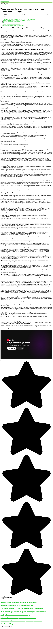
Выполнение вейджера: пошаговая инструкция (13, 25)
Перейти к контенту (5, 1)
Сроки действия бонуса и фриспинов (11, 24)
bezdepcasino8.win (4, 2)
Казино (6, 6)
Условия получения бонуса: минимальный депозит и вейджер (16, 20)
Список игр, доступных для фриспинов (12, 22)
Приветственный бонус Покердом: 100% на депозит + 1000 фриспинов (19, 19)
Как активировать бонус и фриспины (11, 21)
